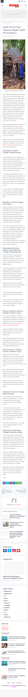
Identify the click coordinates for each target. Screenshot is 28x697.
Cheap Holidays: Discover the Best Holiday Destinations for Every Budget (16, 525)
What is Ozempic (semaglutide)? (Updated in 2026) (16, 676)
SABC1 (6, 598)
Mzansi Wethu (8, 593)
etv (5, 612)
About (13, 682)
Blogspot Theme (11, 685)
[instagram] (25, 1)
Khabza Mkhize (7, 36)
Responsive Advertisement (14, 14)
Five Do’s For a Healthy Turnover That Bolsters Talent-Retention (16, 644)
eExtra (6, 610)
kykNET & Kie (7, 617)
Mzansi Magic (8, 591)
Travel (7, 21)
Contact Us (19, 682)
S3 (5, 596)
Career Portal (5, 629)
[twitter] (22, 1)
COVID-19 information (8, 145)
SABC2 (6, 600)
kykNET (6, 614)
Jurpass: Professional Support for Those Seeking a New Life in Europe (17, 516)
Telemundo (7, 605)
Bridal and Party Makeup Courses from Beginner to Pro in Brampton (13, 577)
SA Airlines (16, 126)
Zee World (7, 607)
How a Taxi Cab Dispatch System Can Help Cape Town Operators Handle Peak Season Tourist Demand (16, 534)
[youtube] (18, 550)
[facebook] (19, 1)
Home (4, 21)
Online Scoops (5, 628)
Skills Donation (5, 627)
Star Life (6, 603)
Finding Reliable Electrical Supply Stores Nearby (16, 669)
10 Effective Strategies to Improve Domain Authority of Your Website (17, 637)
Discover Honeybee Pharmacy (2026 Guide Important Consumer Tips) (16, 651)
